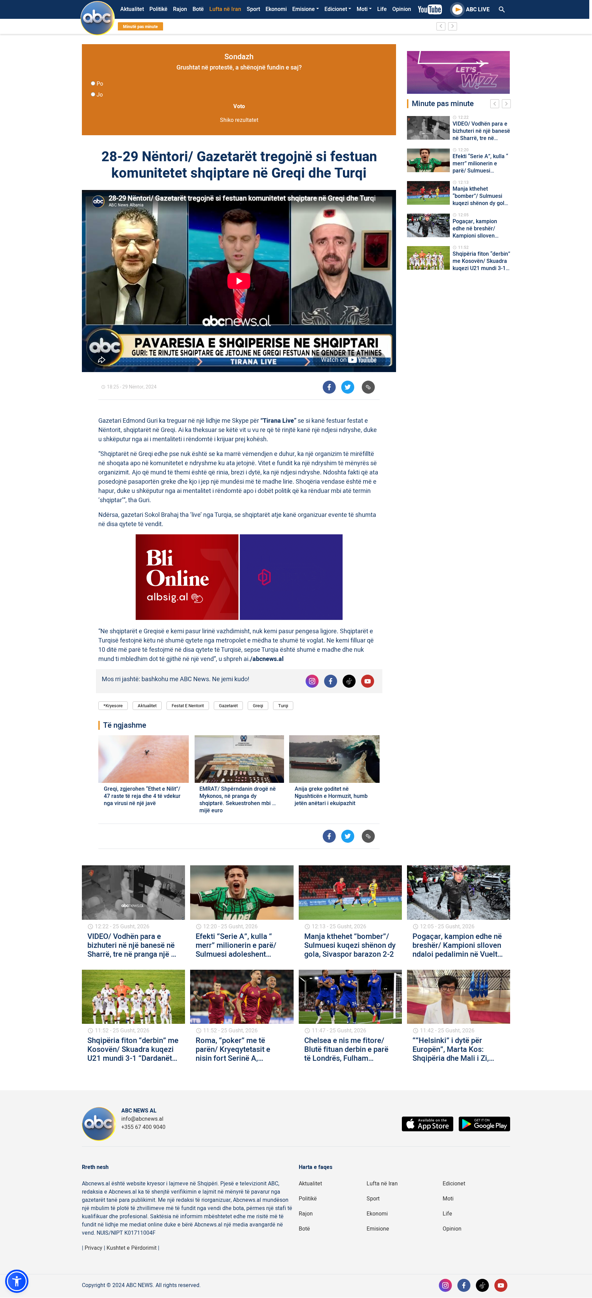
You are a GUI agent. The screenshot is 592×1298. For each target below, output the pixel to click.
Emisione (303, 9)
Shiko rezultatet (239, 120)
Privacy (93, 1248)
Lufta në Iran (225, 9)
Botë (198, 9)
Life (382, 9)
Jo (100, 95)
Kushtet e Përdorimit (132, 1248)
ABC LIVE (478, 9)
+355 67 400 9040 (143, 1127)
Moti (362, 9)
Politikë (158, 9)
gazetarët (228, 705)
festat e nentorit (188, 705)
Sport (253, 9)
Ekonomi (276, 9)
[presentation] (496, 104)
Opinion (401, 9)
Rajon (180, 9)
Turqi (283, 705)
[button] (17, 1281)
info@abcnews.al (142, 1119)
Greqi (258, 705)
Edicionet (335, 9)
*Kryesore (113, 705)
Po (100, 84)
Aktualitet (132, 9)
